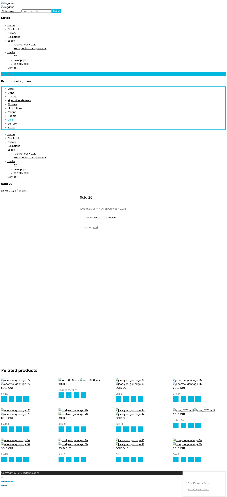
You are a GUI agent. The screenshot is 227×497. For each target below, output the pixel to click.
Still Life (12, 123)
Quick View (26, 399)
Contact (12, 68)
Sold (10, 120)
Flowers (12, 104)
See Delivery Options (200, 483)
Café (11, 89)
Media (11, 52)
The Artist (13, 29)
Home (11, 25)
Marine (12, 112)
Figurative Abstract (19, 100)
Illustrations (15, 108)
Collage (12, 96)
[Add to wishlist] (11, 399)
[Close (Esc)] (2, 481)
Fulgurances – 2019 (25, 44)
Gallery (11, 33)
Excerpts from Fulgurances (30, 48)
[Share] (5, 481)
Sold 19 (161, 196)
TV (15, 56)
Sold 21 (157, 196)
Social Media (21, 64)
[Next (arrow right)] (5, 485)
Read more (4, 399)
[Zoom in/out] (12, 481)
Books (11, 41)
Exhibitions (13, 37)
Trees (11, 127)
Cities (11, 93)
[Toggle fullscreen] (8, 481)
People (12, 116)
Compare (111, 217)
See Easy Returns (198, 489)
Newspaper (21, 60)
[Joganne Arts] (7, 3)
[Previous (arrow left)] (2, 485)
